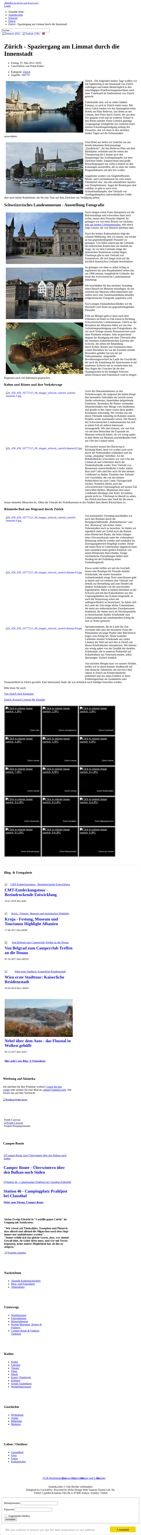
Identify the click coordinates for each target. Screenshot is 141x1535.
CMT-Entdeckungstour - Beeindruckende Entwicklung (31, 892)
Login (7, 5)
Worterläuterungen (21, 1386)
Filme (14, 1371)
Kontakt (101, 1478)
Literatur (15, 1365)
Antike (14, 1418)
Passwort (9, 1509)
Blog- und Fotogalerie (23, 1283)
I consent (123, 1529)
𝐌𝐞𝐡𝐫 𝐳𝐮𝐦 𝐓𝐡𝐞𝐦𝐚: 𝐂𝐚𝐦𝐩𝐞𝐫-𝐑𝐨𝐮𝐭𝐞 (24, 1202)
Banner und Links (90, 1478)
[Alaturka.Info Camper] (15, 1252)
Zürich (26, 71)
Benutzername (12, 1503)
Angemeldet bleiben (19, 1516)
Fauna (14, 1458)
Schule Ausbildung (21, 1383)
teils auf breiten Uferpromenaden (103, 224)
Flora (14, 1455)
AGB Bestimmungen (54, 1478)
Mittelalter (16, 1421)
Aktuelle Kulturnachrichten (26, 1280)
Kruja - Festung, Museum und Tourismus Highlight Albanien (31, 921)
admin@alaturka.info (54, 1089)
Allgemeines (18, 1287)
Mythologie (17, 1414)
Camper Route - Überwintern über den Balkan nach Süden (34, 1169)
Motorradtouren (19, 1321)
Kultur (14, 1361)
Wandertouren (18, 1315)
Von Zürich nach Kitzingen (19, 693)
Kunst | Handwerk (21, 1377)
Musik (14, 1374)
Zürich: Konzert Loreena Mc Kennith (24, 699)
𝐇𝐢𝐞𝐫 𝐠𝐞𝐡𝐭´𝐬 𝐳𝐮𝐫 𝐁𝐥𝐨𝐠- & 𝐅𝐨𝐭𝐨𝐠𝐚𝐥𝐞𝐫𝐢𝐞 (25, 1060)
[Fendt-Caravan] (13, 1122)
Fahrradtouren (18, 1318)
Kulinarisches (18, 1461)
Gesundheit (17, 1452)
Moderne (16, 1424)
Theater (15, 1368)
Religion (15, 1380)
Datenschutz (68, 1478)
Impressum (78, 1478)
